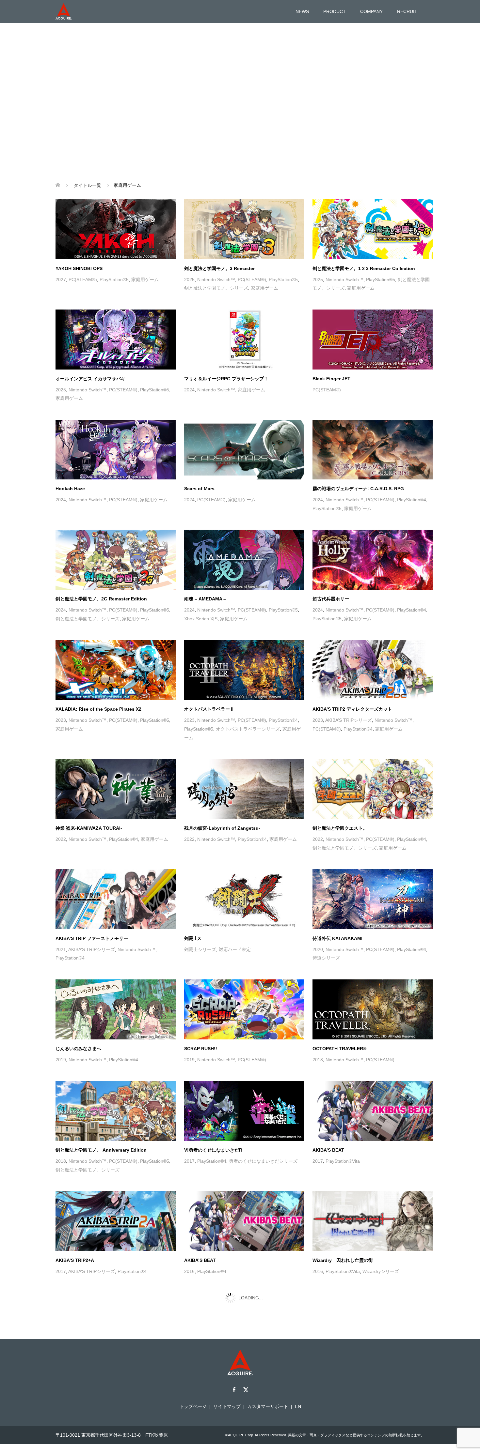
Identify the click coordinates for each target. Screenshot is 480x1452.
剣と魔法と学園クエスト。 (339, 805)
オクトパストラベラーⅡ (209, 686)
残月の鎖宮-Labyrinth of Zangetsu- (222, 805)
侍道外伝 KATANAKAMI (337, 915)
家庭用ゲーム (145, 256)
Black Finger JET (331, 355)
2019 (61, 1036)
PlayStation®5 (114, 256)
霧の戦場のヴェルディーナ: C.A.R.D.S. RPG (358, 465)
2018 (317, 1036)
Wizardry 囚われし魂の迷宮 (86, 1339)
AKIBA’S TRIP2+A (75, 1237)
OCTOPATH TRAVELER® (339, 1025)
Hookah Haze (70, 465)
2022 (61, 816)
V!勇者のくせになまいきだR (213, 1127)
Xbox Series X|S (200, 595)
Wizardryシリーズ (380, 1248)
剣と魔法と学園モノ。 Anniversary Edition (101, 1127)
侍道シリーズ (326, 935)
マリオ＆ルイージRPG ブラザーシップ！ (226, 355)
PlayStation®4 (411, 476)
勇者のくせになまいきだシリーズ (263, 1138)
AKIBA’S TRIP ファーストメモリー (92, 915)
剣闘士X (192, 915)
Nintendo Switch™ (216, 256)
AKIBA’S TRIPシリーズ (348, 697)
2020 (317, 926)
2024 (189, 367)
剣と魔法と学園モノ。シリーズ (216, 265)
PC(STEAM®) (83, 256)
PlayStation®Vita (343, 1138)
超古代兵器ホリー (330, 576)
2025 (189, 256)
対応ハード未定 (235, 926)
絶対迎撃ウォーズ (202, 1339)
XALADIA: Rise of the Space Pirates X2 (98, 686)
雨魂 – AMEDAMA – (205, 576)
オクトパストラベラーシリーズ (248, 706)
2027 (61, 256)
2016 (189, 1248)
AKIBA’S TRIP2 (72, 1440)
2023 (61, 697)
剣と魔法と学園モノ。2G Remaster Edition (101, 576)
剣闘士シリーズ (200, 926)
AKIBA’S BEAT (328, 1127)
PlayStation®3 (211, 1350)
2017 (189, 1138)
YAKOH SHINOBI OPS (79, 245)
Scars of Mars (199, 465)
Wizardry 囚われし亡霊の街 (342, 1237)
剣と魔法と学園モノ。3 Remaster (219, 245)
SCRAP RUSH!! (200, 1025)
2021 (61, 926)
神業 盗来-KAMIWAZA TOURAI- (89, 805)
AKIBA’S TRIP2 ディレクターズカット (352, 686)
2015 (61, 1350)
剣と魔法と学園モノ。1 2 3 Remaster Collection (363, 245)
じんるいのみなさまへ (78, 1025)
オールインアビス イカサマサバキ (90, 355)
